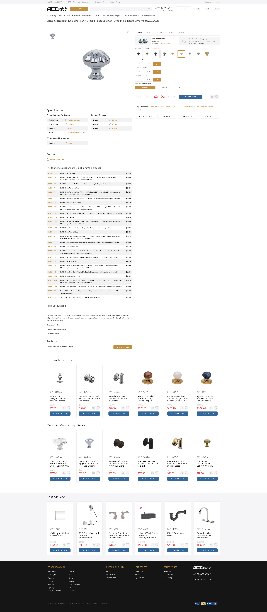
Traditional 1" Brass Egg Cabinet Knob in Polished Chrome (89, 463)
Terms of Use (104, 603)
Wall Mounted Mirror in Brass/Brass (59, 534)
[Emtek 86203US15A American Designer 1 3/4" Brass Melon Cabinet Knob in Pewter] (164, 54)
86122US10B (52, 207)
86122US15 (52, 265)
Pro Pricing (211, 116)
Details (170, 32)
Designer (71, 124)
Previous (48, 391)
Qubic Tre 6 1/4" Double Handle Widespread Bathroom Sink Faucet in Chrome (205, 535)
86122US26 (52, 291)
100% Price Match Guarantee (79, 2)
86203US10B (52, 202)
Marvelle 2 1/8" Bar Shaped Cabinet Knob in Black (148, 463)
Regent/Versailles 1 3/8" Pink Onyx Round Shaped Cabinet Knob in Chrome (177, 398)
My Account (139, 578)
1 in (139, 64)
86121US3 (51, 242)
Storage (72, 581)
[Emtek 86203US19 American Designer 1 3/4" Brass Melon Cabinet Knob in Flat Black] (138, 54)
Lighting (51, 588)
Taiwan (70, 143)
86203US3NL (52, 276)
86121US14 (52, 257)
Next (219, 391)
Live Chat (189, 116)
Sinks (71, 578)
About (139, 32)
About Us (207, 2)
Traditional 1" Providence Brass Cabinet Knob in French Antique (205, 463)
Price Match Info (112, 574)
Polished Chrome (74, 120)
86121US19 (52, 184)
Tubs (70, 588)
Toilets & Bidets (74, 584)
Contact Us (193, 39)
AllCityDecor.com (78, 603)
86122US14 (52, 251)
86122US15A (52, 221)
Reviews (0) (182, 32)
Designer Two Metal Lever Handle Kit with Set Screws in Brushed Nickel (118, 535)
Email (168, 116)
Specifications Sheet (57, 159)
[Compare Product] (212, 97)
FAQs (218, 2)
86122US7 (51, 192)
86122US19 (52, 177)
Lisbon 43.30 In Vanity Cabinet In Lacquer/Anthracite (148, 535)
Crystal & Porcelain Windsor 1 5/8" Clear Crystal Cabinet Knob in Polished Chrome (60, 463)
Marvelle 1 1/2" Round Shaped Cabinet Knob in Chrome (89, 398)
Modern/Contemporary (76, 132)
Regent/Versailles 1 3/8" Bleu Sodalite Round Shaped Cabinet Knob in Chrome (205, 398)
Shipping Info (100, 2)
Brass (70, 128)
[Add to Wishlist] (216, 97)
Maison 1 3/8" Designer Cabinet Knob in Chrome (58, 398)
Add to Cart (61, 413)
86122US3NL (52, 280)
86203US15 (52, 261)
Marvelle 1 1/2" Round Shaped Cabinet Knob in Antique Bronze (118, 463)
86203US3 (51, 232)
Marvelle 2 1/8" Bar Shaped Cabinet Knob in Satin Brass (177, 463)
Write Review (123, 347)
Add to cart (191, 97)
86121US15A (52, 228)
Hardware (51, 581)
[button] (128, 31)
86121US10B (52, 213)
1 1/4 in (148, 64)
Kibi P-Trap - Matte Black (176, 534)
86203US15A (52, 217)
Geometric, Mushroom (186, 87)
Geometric (165, 87)
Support (159, 32)
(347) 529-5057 (163, 7)
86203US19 (52, 173)
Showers (72, 575)
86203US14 (52, 247)
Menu (80, 9)
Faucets (51, 578)
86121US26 (52, 297)
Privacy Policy (92, 603)
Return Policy (115, 2)
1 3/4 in (114, 120)
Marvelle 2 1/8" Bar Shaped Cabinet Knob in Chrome (118, 398)
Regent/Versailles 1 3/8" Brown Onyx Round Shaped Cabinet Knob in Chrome (147, 398)
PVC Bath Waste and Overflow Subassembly (89, 535)
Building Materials (54, 575)
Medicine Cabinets (54, 591)
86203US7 (51, 188)
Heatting (51, 584)
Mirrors (71, 572)
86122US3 (51, 236)
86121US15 (52, 272)
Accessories (52, 572)
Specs (149, 32)
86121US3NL (52, 286)
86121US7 (51, 198)
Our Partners (168, 574)
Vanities (71, 591)
